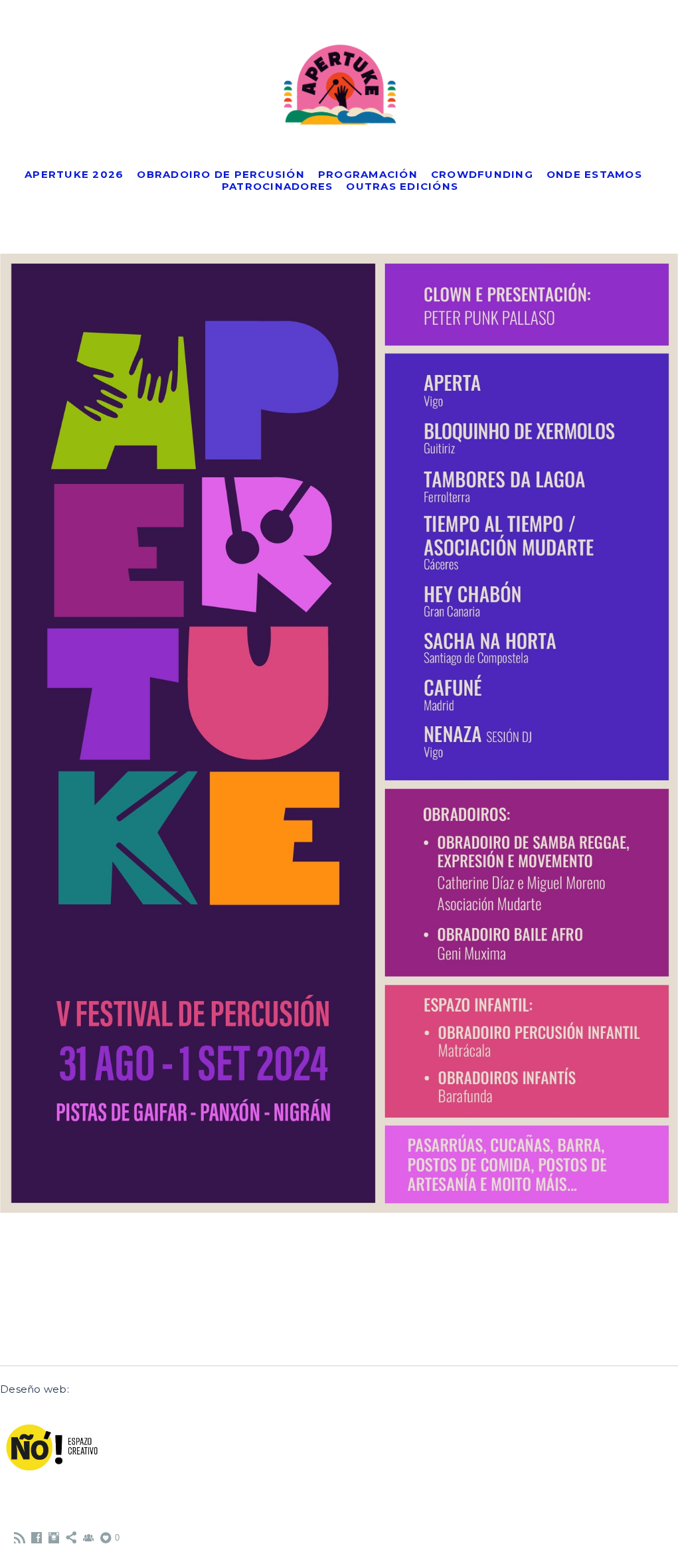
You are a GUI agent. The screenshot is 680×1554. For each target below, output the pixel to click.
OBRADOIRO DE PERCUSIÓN (221, 174)
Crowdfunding (482, 174)
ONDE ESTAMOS (594, 174)
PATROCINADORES (277, 186)
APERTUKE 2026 (74, 174)
